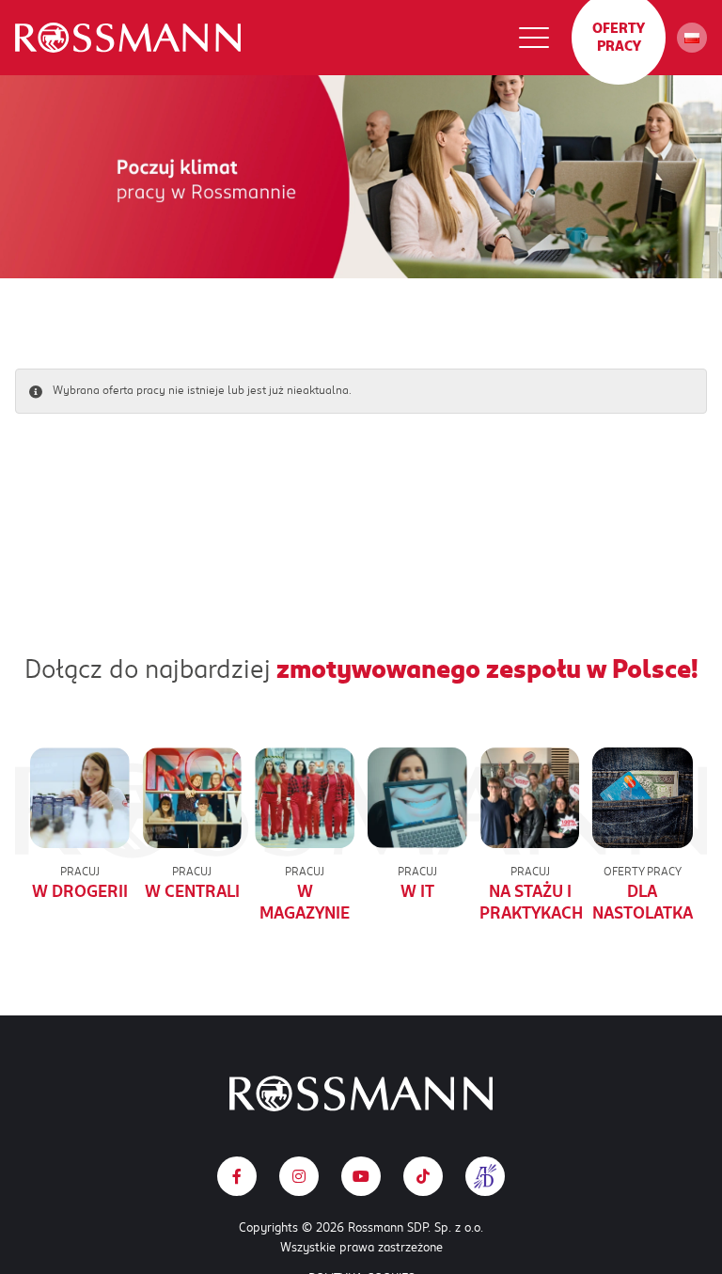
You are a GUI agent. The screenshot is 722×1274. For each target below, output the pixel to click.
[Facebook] (237, 1176)
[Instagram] (299, 1176)
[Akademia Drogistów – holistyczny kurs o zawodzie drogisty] (485, 1176)
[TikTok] (423, 1176)
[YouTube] (361, 1176)
